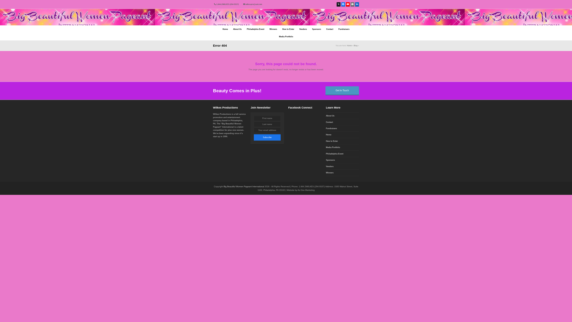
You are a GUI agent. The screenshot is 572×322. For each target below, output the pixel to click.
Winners (330, 173)
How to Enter (332, 141)
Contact (329, 122)
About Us (330, 116)
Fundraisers (331, 128)
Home (349, 46)
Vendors (330, 166)
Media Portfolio (333, 147)
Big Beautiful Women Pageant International (244, 186)
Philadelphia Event (334, 154)
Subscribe (267, 137)
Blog (356, 46)
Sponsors (330, 160)
